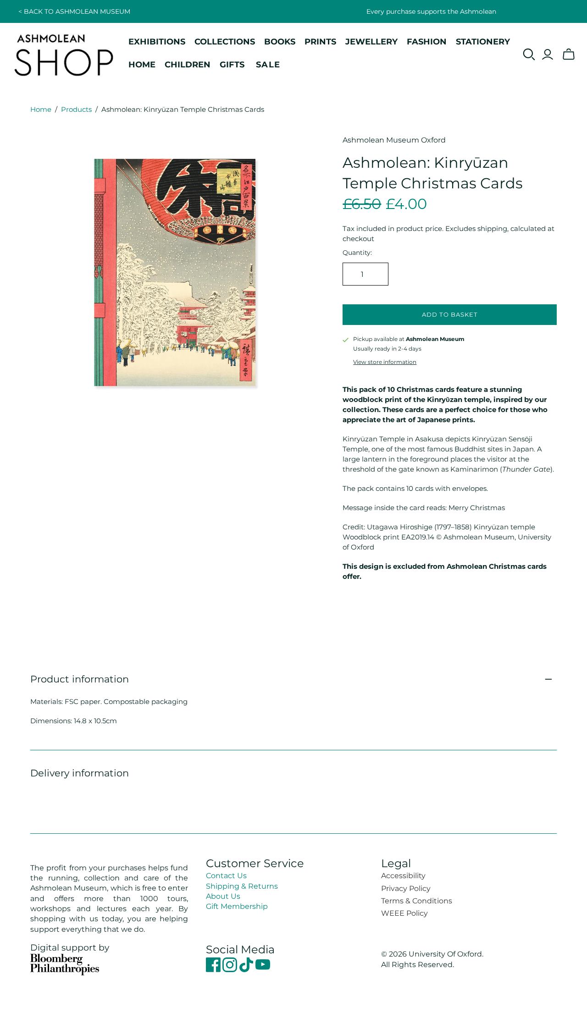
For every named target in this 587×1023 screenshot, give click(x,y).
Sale (268, 64)
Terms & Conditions (416, 900)
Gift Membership (237, 906)
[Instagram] (230, 969)
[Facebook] (214, 969)
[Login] (547, 54)
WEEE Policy (404, 913)
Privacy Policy (406, 888)
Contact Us (226, 875)
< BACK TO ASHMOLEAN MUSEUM (74, 11)
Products (76, 109)
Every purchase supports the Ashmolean (431, 11)
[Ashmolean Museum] (64, 54)
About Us (223, 896)
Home (40, 109)
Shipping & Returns (242, 886)
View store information (384, 361)
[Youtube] (262, 969)
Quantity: (357, 252)
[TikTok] (247, 969)
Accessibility (403, 875)
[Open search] (529, 54)
